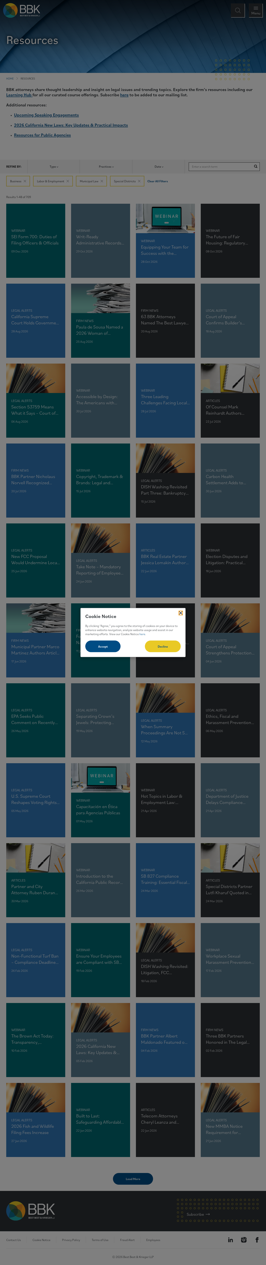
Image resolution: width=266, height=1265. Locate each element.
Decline (163, 646)
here (142, 634)
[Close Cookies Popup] (180, 613)
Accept (103, 646)
